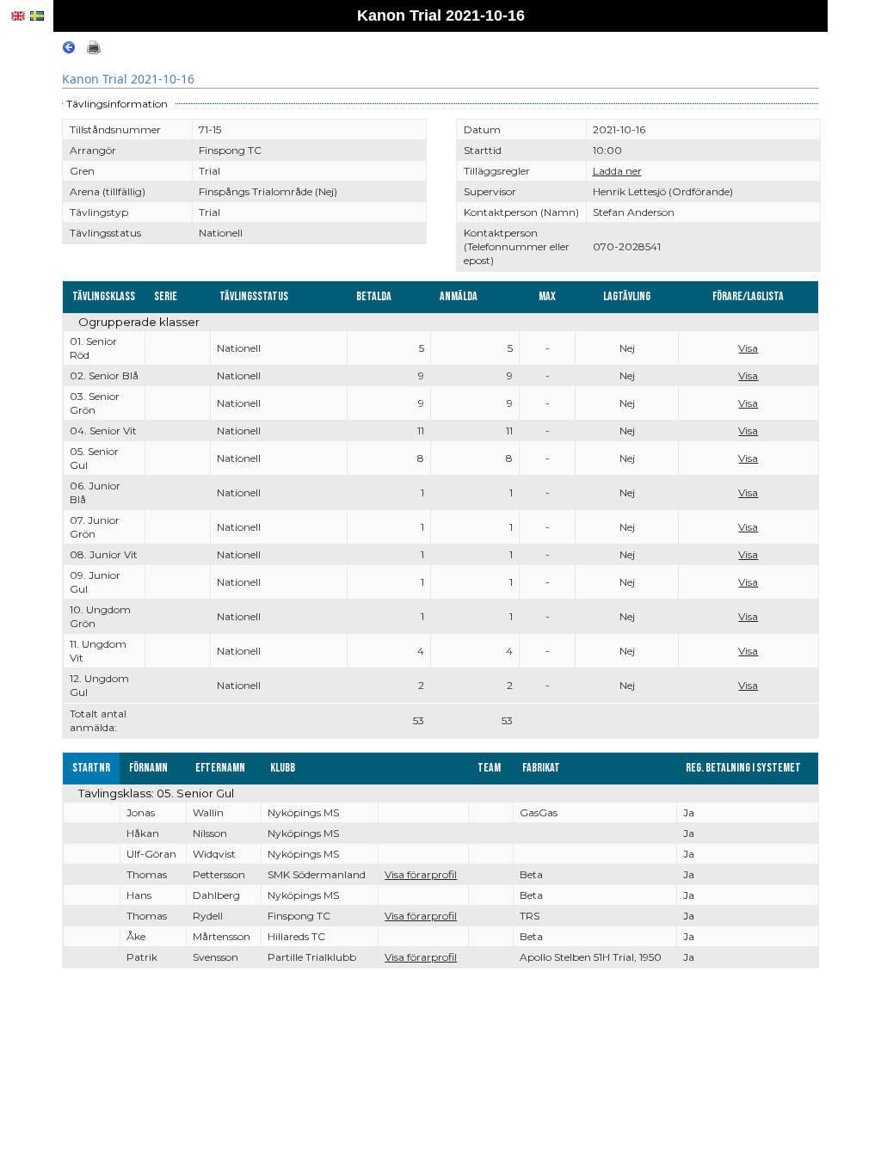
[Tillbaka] (69, 50)
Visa (748, 347)
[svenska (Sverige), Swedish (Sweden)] (37, 16)
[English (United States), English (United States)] (18, 16)
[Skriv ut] (94, 50)
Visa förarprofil (421, 874)
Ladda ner (617, 170)
